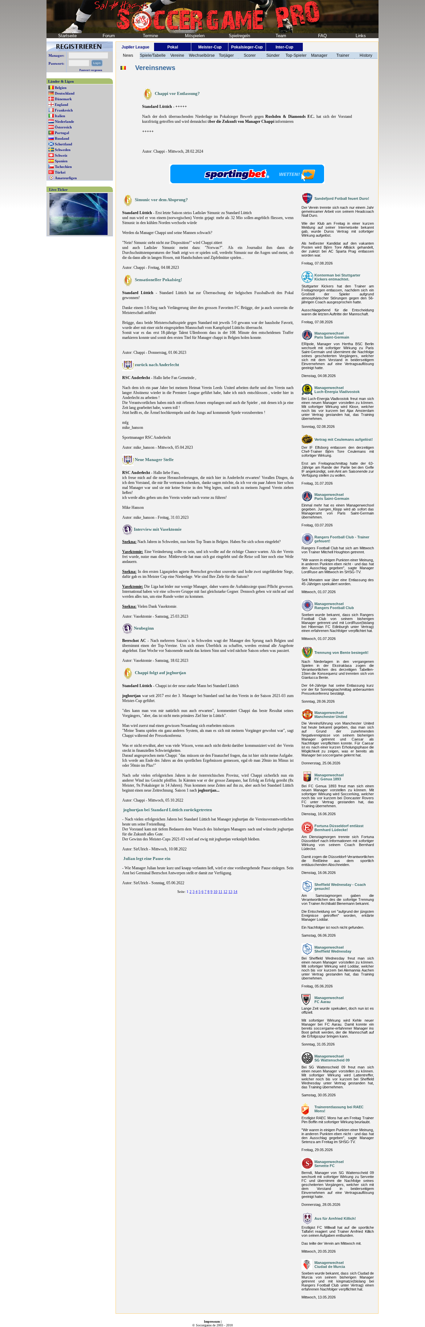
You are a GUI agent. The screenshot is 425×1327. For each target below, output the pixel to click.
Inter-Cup (284, 47)
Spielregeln (239, 35)
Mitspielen (195, 35)
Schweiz (61, 155)
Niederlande (64, 121)
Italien (60, 116)
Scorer (250, 55)
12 (225, 892)
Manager (319, 55)
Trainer (342, 55)
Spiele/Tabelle (153, 55)
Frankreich (64, 110)
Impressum (212, 1321)
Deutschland (64, 93)
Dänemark (63, 99)
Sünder (273, 55)
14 (235, 892)
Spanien (61, 161)
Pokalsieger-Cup (247, 47)
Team (281, 35)
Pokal (172, 47)
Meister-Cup (209, 47)
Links (361, 35)
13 (230, 892)
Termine (150, 35)
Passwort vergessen (90, 70)
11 (220, 892)
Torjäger (226, 55)
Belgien (60, 88)
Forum (109, 35)
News (128, 55)
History (366, 55)
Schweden (62, 150)
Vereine (177, 55)
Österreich (63, 127)
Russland (62, 138)
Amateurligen (66, 178)
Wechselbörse (202, 55)
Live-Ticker (58, 190)
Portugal (62, 133)
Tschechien (63, 167)
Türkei (60, 172)
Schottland (63, 144)
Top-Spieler (296, 55)
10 (215, 892)
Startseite (67, 35)
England (61, 105)
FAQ (322, 35)
